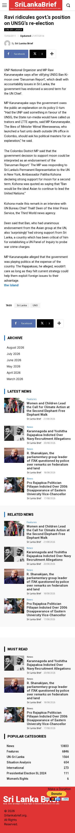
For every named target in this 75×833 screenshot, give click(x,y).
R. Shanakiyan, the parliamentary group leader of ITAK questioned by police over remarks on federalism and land (48, 460)
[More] (52, 54)
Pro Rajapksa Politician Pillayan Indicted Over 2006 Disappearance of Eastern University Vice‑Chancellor (47, 488)
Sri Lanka (22, 305)
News (30, 427)
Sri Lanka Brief (24, 43)
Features (31, 399)
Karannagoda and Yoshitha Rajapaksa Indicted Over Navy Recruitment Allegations (49, 435)
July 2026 (13, 353)
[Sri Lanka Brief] (8, 43)
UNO (35, 305)
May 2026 (13, 366)
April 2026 (14, 372)
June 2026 (14, 360)
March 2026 (15, 379)
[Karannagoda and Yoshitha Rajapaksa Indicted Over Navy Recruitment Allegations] (14, 433)
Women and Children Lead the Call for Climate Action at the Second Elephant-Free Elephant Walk (48, 408)
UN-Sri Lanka (13, 29)
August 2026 (15, 347)
